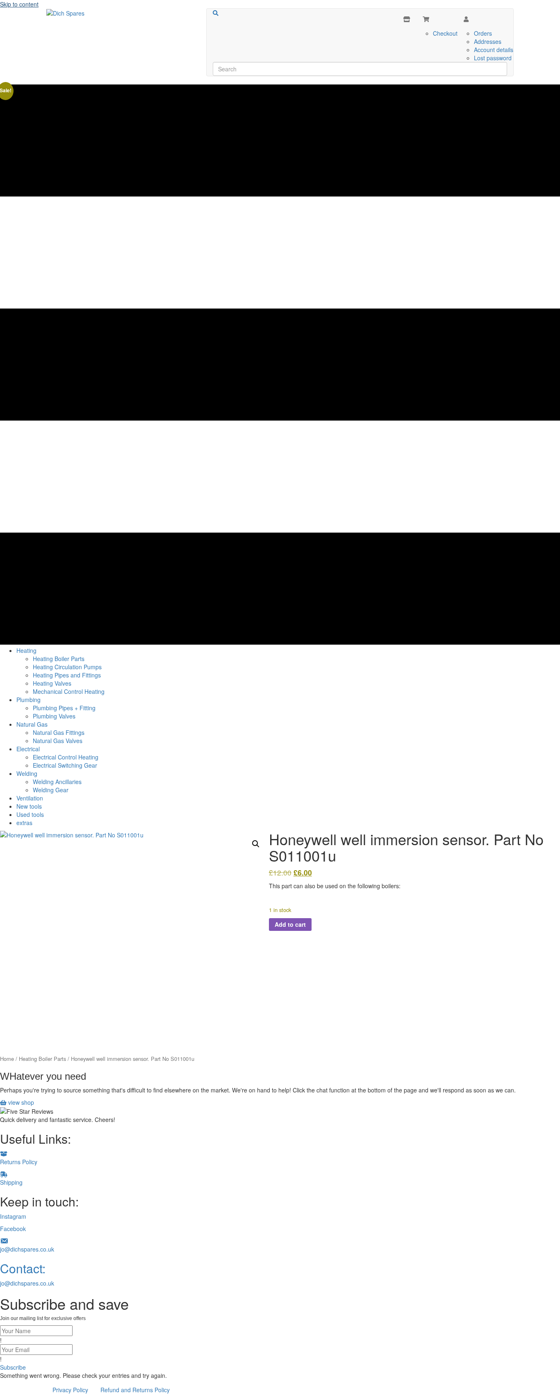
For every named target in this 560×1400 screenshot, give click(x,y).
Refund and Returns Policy (135, 1390)
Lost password (493, 58)
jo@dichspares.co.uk (27, 1283)
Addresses (487, 41)
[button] (255, 844)
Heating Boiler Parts (42, 1059)
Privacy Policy (70, 1390)
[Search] (216, 13)
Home (7, 1059)
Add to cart (290, 924)
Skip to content (19, 4)
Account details (493, 50)
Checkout (445, 33)
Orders (483, 33)
